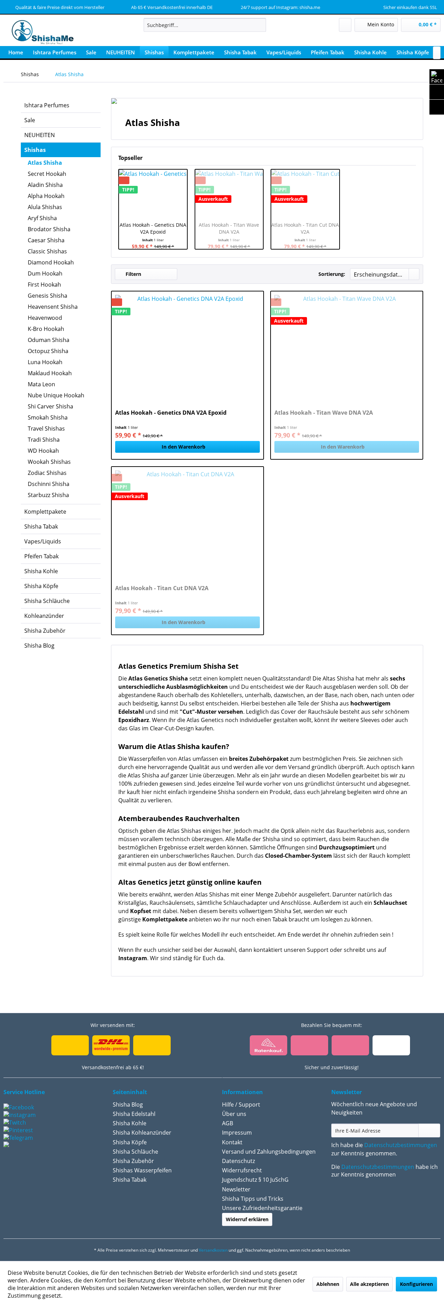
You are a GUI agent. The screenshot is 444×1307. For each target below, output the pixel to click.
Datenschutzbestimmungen (400, 1145)
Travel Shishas (46, 428)
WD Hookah (43, 450)
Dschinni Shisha (48, 484)
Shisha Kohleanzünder (142, 1132)
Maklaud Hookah (50, 373)
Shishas (35, 150)
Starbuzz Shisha (48, 495)
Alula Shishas (45, 207)
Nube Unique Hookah (56, 395)
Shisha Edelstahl (134, 1114)
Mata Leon (41, 384)
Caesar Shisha (46, 240)
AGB (227, 1123)
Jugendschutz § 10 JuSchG (255, 1179)
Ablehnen (327, 1284)
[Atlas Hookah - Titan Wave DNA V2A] (346, 347)
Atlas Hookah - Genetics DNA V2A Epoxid (153, 228)
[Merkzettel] (345, 25)
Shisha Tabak (41, 526)
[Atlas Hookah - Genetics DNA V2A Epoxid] (153, 194)
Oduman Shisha (48, 340)
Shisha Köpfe (41, 586)
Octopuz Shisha (48, 351)
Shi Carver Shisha (50, 406)
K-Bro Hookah (46, 329)
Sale (29, 120)
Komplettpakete (45, 511)
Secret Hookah (47, 174)
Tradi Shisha (44, 439)
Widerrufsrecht (242, 1170)
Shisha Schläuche (47, 601)
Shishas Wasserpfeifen (142, 1170)
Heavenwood (45, 318)
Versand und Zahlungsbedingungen (269, 1151)
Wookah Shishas (49, 462)
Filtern (132, 274)
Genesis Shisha (47, 295)
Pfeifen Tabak (41, 556)
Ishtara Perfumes (46, 105)
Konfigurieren (416, 1284)
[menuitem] (205, 25)
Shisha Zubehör (45, 630)
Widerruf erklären (247, 1219)
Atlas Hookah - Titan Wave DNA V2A (229, 228)
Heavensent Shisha (53, 306)
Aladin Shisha (45, 185)
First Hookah (44, 284)
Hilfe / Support (241, 1104)
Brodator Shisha (49, 229)
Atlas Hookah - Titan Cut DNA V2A (305, 228)
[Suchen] (259, 25)
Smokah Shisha (48, 417)
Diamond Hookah (51, 262)
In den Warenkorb (183, 446)
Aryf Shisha (42, 218)
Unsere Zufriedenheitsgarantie (262, 1208)
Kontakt (232, 1142)
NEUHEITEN (39, 135)
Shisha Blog (39, 645)
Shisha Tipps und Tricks (252, 1198)
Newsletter (236, 1189)
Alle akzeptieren (369, 1284)
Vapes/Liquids (42, 541)
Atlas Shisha (45, 162)
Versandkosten (213, 1250)
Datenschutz (238, 1161)
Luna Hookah (45, 362)
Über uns (234, 1114)
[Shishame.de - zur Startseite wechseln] (40, 33)
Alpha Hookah (46, 196)
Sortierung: (331, 274)
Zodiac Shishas (47, 473)
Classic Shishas (47, 251)
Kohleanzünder (44, 616)
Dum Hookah (45, 273)
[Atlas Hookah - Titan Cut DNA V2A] (187, 522)
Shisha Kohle (41, 571)
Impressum (237, 1132)
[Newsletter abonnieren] (429, 1130)
